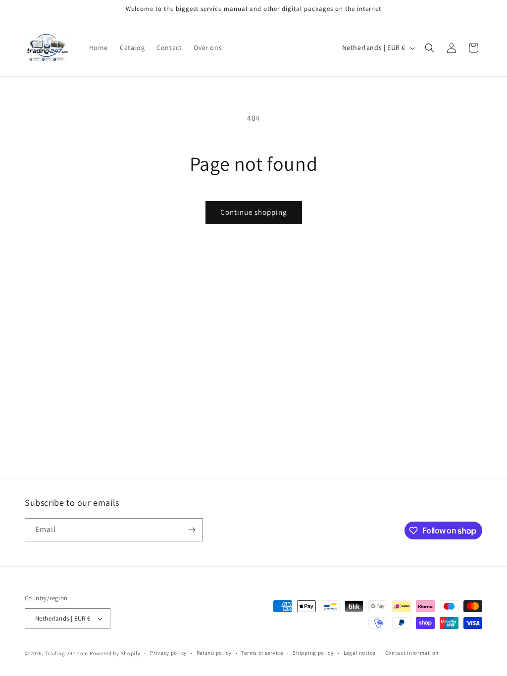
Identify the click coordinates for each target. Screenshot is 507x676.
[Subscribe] (192, 529)
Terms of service (262, 652)
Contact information (412, 652)
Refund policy (214, 652)
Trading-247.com (67, 653)
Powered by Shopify (115, 653)
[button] (430, 48)
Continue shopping (253, 212)
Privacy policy (168, 652)
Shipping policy (313, 652)
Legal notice (359, 652)
